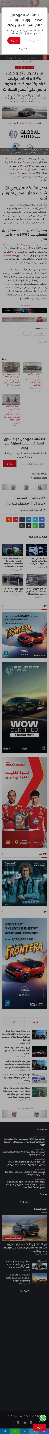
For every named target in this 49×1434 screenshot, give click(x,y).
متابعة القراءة (24, 48)
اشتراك (14, 40)
